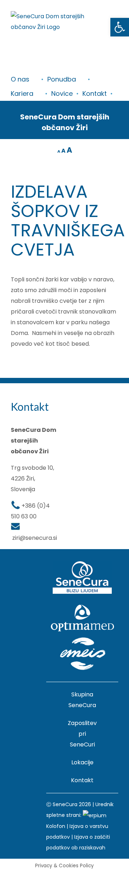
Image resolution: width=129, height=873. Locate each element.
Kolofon (55, 826)
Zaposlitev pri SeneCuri (82, 734)
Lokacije (82, 762)
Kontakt (82, 780)
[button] (119, 27)
